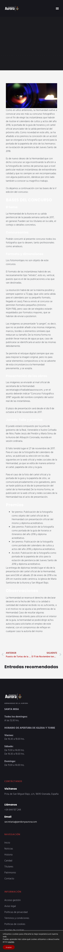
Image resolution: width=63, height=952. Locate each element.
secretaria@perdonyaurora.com (20, 821)
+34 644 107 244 (12, 809)
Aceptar (9, 947)
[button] (57, 8)
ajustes (11, 941)
